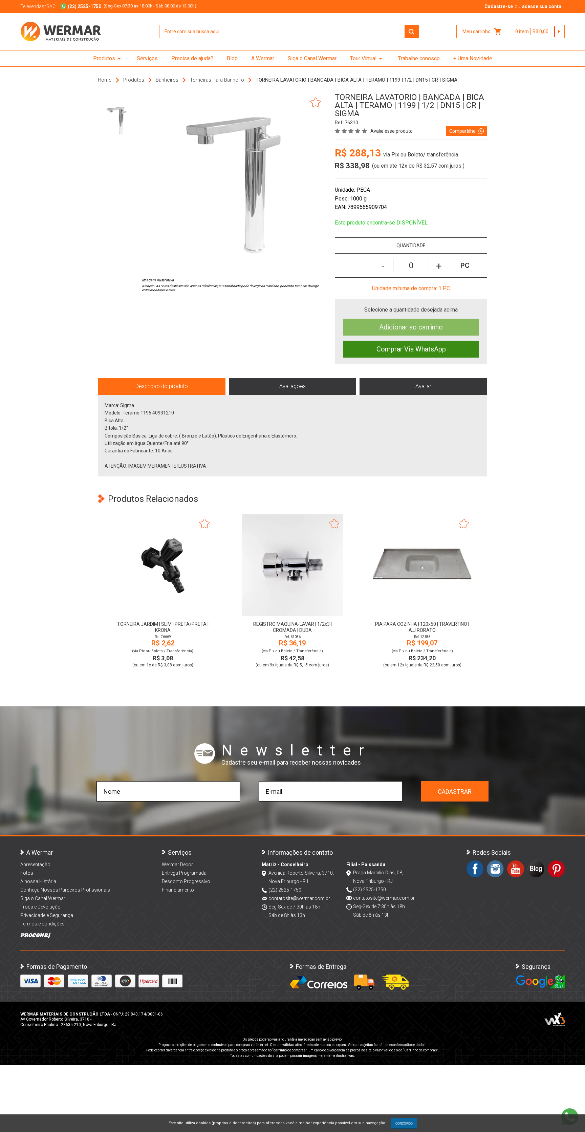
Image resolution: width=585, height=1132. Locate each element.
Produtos (108, 59)
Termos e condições (42, 923)
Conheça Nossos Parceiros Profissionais (65, 890)
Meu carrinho (482, 31)
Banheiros (167, 80)
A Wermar (262, 58)
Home (105, 80)
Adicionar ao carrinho (411, 327)
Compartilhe (462, 131)
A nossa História (38, 881)
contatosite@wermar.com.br (299, 898)
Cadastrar (455, 791)
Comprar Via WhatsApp (411, 349)
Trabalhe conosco (419, 58)
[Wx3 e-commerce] (554, 1019)
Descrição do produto (161, 386)
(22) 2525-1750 (284, 890)
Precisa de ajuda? (192, 58)
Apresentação (35, 864)
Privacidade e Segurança (46, 915)
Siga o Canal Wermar (312, 58)
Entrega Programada (184, 873)
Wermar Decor (177, 864)
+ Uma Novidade (472, 58)
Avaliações (292, 386)
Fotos (26, 873)
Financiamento (178, 890)
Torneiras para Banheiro (217, 80)
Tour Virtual (367, 59)
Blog (232, 58)
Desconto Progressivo (186, 881)
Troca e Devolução (40, 907)
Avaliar (423, 386)
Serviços (147, 58)
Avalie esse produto (391, 131)
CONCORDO (404, 1123)
